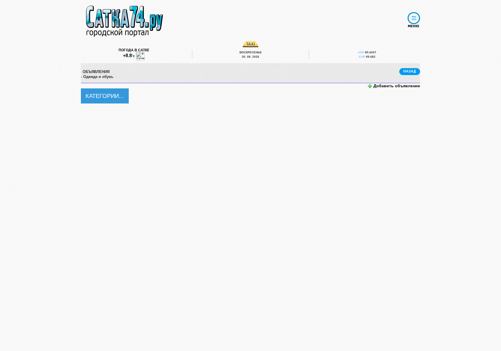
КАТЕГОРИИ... (105, 96)
